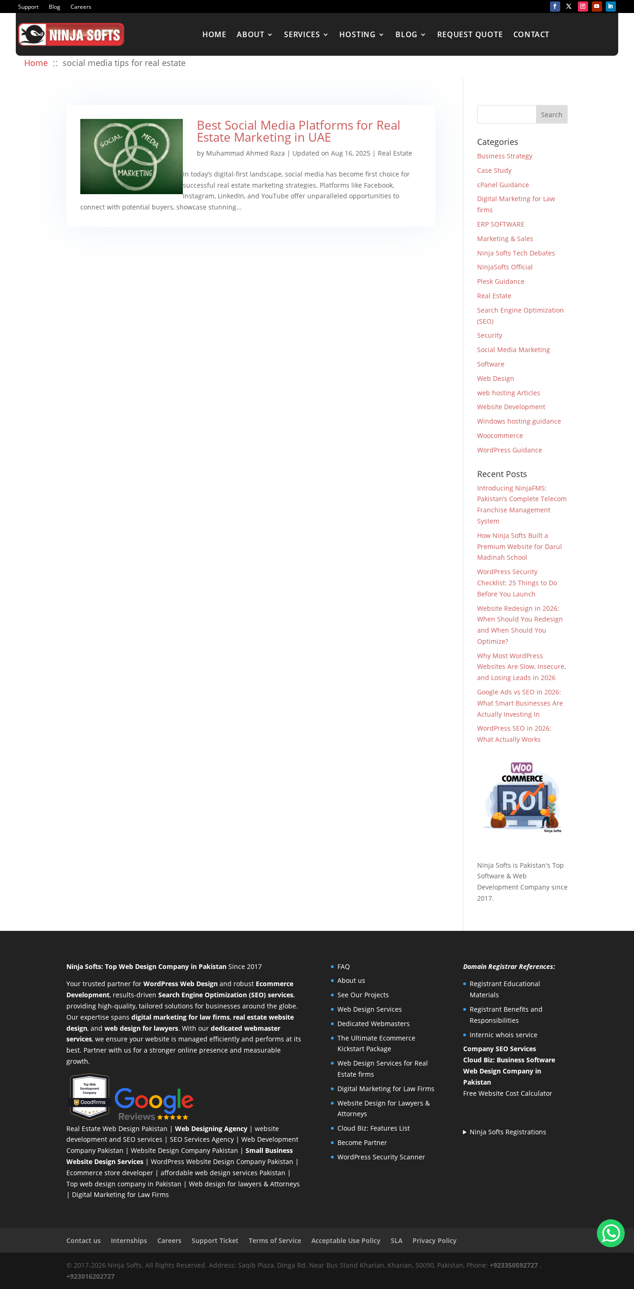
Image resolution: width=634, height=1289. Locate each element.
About (251, 34)
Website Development (511, 406)
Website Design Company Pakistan (184, 1150)
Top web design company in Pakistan (123, 1183)
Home (214, 34)
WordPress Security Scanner (381, 1156)
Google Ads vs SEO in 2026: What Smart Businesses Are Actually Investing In (520, 703)
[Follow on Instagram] (583, 6)
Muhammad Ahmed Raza (245, 153)
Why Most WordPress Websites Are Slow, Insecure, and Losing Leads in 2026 (521, 666)
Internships (129, 1240)
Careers (81, 7)
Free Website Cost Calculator (507, 1093)
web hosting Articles (508, 392)
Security (489, 335)
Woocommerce (500, 435)
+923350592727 (514, 1265)
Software (491, 364)
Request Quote (470, 34)
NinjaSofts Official (505, 266)
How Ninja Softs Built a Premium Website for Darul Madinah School (519, 546)
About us (351, 980)
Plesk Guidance (500, 281)
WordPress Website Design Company (208, 1161)
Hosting (357, 34)
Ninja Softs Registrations (508, 1131)
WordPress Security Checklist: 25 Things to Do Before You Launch (517, 582)
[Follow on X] (569, 6)
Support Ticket (215, 1240)
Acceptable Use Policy (346, 1240)
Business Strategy (504, 155)
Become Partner (362, 1142)
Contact (531, 34)
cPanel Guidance (503, 184)
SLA (396, 1240)
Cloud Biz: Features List (373, 1128)
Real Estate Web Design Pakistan (117, 1128)
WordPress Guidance (509, 449)
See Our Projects (363, 994)
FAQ (343, 966)
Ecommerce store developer (109, 1172)
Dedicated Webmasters (373, 1023)
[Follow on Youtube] (597, 6)
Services (302, 34)
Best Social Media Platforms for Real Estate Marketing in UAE (299, 131)
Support (28, 7)
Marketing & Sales (505, 238)
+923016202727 (90, 1276)
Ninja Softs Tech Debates (516, 253)
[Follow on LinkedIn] (611, 6)
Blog (54, 7)
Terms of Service (275, 1240)
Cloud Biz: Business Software (509, 1059)
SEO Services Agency (202, 1139)
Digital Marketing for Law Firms (120, 1194)
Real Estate (395, 153)
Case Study (494, 170)
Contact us (83, 1240)
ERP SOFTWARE (500, 224)
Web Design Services (369, 1009)
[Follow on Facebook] (555, 6)
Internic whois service (503, 1034)
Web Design (495, 378)
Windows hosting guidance (519, 421)
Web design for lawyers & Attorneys (244, 1183)
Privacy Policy (435, 1240)
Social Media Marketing (513, 349)
